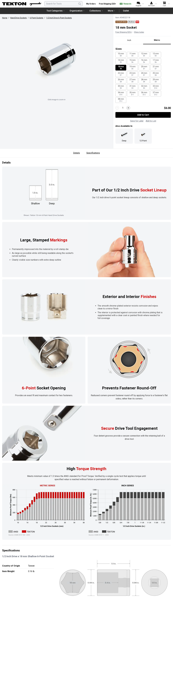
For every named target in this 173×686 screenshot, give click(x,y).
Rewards (127, 4)
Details (76, 153)
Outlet (126, 10)
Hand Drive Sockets (18, 18)
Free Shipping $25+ (107, 4)
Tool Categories (54, 10)
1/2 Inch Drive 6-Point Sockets (59, 18)
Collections (95, 10)
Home (4, 18)
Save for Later (137, 121)
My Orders (91, 4)
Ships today (139, 32)
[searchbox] (63, 3)
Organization (76, 10)
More (110, 10)
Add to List (151, 121)
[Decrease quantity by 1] (117, 108)
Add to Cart (143, 115)
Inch (129, 40)
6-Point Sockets (36, 18)
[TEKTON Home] (21, 3)
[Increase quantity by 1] (128, 108)
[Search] (79, 4)
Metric (157, 40)
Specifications (93, 153)
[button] (56, 59)
